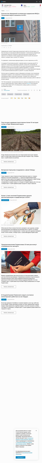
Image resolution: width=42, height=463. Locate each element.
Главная (2, 10)
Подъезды (26, 94)
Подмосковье (18, 94)
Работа (3, 94)
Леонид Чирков (7, 90)
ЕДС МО (29, 83)
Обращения (10, 94)
